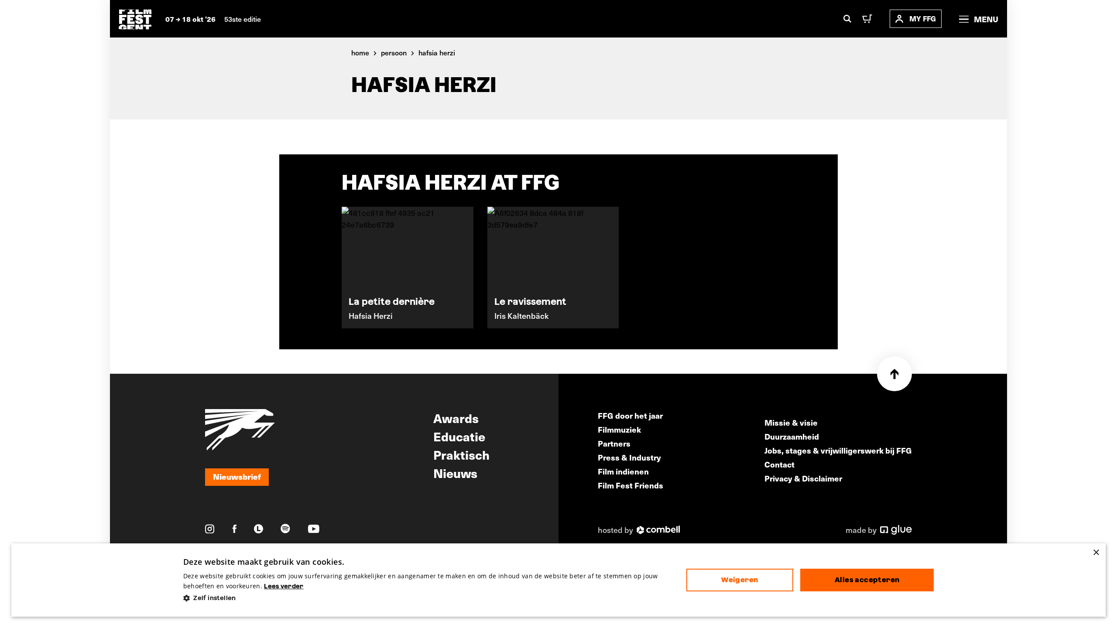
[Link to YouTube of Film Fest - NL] (314, 529)
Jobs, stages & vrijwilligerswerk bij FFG (838, 450)
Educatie (459, 436)
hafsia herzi (436, 52)
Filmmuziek (619, 429)
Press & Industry (629, 457)
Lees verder (283, 586)
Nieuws (455, 472)
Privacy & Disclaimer (803, 478)
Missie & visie (791, 422)
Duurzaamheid (791, 436)
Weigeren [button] (739, 580)
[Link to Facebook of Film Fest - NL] (234, 529)
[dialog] (558, 580)
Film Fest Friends (630, 485)
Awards (456, 418)
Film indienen (623, 471)
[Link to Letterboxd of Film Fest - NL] (258, 528)
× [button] (1096, 553)
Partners (614, 443)
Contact (779, 464)
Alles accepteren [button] (867, 580)
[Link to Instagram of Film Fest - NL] (210, 529)
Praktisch (461, 454)
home (360, 52)
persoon (394, 52)
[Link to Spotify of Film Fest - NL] (285, 528)
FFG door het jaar (630, 415)
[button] (427, 598)
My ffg (922, 19)
